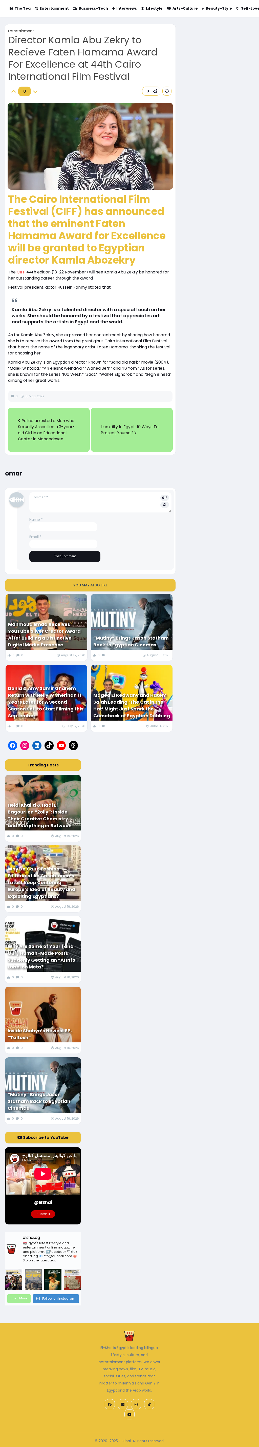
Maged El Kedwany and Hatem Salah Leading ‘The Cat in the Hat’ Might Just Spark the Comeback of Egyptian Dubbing (131, 705)
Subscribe (43, 1214)
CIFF (21, 272)
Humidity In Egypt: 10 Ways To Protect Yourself (130, 430)
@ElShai (43, 1202)
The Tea (23, 8)
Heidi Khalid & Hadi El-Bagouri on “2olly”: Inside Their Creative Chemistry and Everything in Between (40, 815)
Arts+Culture (185, 8)
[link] (166, 91)
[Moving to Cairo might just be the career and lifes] (33, 1279)
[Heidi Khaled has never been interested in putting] (52, 1279)
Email (35, 536)
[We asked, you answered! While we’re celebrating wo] (13, 1279)
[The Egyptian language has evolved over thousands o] (72, 1279)
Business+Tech (93, 8)
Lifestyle (154, 8)
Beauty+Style (219, 8)
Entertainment (54, 8)
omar (13, 473)
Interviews (126, 8)
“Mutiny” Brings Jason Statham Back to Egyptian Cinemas (131, 641)
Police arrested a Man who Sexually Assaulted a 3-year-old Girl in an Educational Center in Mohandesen (46, 430)
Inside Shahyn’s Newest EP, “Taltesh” (40, 1034)
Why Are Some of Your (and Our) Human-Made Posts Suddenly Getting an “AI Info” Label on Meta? (43, 956)
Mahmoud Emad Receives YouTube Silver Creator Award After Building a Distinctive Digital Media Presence (44, 634)
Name (36, 519)
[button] (151, 91)
